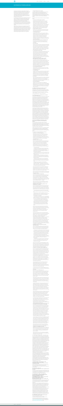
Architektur (40, 1)
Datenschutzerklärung (19, 404)
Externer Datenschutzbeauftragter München (37, 399)
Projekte (48, 1)
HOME (37, 1)
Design (45, 1)
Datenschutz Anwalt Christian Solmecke (38, 400)
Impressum (15, 404)
